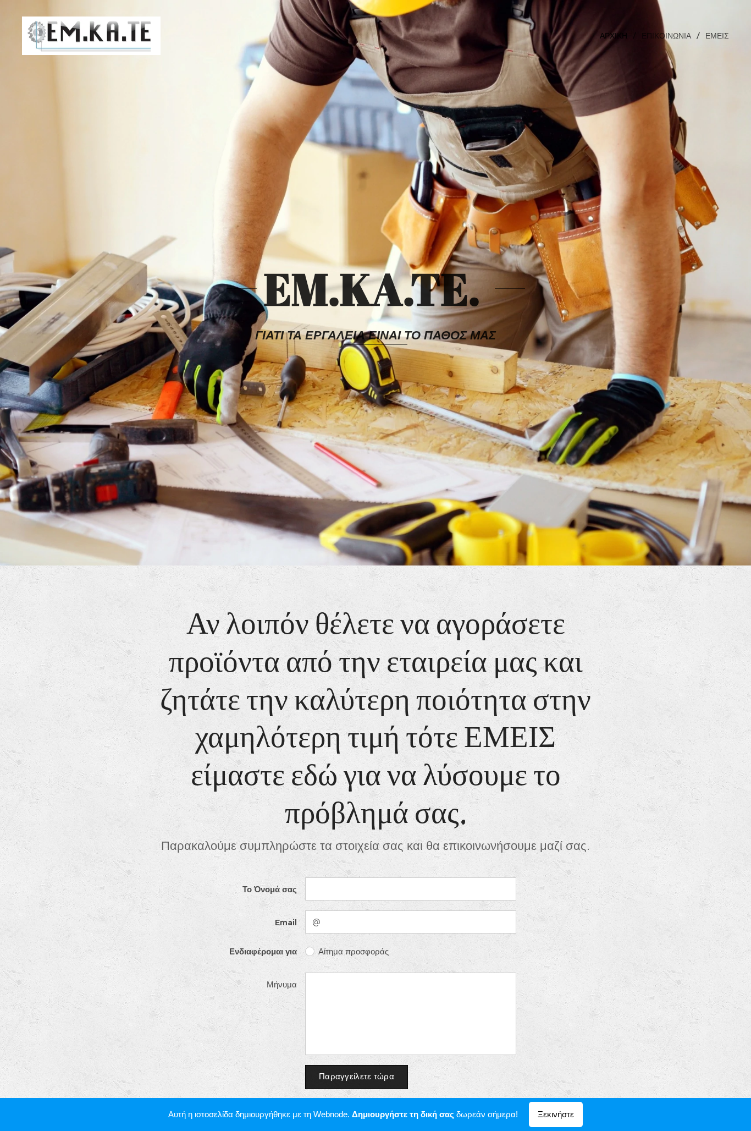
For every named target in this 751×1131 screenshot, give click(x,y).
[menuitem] (616, 36)
